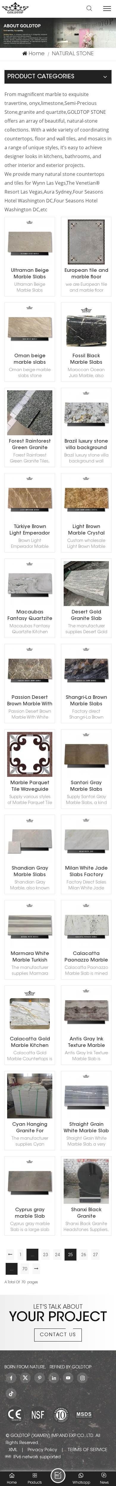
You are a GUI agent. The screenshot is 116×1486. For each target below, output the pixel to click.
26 (83, 1255)
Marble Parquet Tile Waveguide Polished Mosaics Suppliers (30, 787)
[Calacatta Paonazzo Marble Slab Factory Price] (86, 947)
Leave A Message (58, 1475)
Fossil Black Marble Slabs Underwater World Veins (86, 360)
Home (37, 54)
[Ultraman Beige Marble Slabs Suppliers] (29, 264)
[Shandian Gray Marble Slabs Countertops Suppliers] (29, 861)
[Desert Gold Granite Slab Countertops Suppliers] (86, 605)
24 (57, 1255)
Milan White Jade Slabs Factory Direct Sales (86, 872)
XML (13, 1450)
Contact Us (58, 1335)
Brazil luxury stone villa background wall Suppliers (86, 445)
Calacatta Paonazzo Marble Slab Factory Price (86, 957)
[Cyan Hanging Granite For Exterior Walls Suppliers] (29, 1117)
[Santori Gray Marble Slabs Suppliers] (86, 776)
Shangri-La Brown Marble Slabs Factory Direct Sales (86, 701)
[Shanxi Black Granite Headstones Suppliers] (86, 1203)
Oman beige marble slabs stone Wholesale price (30, 360)
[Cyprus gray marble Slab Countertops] (29, 1203)
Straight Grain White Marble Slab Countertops (86, 1128)
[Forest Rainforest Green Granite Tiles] (29, 434)
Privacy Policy (42, 1450)
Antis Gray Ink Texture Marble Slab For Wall (86, 1043)
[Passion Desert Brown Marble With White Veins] (29, 690)
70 (24, 1269)
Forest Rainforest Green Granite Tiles (30, 445)
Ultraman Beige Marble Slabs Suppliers (30, 274)
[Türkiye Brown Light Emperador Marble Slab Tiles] (29, 520)
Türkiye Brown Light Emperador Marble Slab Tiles (30, 530)
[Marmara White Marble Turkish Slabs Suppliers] (29, 947)
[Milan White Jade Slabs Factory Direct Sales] (86, 861)
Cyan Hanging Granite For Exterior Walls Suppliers (29, 1128)
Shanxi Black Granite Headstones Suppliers (86, 1214)
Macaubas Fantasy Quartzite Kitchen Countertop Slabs (29, 616)
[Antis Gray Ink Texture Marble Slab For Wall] (86, 1032)
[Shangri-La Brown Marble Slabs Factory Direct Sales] (86, 690)
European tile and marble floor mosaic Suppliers (86, 274)
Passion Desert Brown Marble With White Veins (29, 701)
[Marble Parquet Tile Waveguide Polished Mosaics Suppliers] (29, 776)
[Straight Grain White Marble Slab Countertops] (86, 1117)
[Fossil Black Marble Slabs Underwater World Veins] (86, 349)
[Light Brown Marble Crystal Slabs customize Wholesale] (86, 520)
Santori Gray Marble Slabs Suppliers (86, 787)
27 (95, 1255)
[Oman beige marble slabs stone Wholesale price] (29, 349)
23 (45, 1255)
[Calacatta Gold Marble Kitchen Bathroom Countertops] (29, 1032)
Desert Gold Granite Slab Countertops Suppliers (86, 616)
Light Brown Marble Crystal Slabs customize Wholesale (86, 530)
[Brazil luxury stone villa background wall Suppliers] (86, 434)
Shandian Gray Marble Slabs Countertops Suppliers (30, 872)
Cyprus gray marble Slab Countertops (30, 1214)
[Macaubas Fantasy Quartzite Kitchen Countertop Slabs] (29, 605)
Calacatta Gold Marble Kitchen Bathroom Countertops (30, 1043)
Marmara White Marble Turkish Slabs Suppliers (30, 957)
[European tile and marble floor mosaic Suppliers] (86, 264)
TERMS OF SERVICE (87, 1450)
